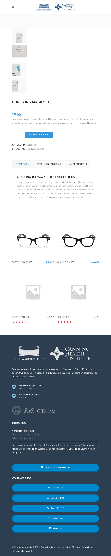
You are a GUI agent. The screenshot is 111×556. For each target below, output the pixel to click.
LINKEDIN (57, 528)
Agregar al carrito (39, 135)
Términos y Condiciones (82, 547)
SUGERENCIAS (57, 498)
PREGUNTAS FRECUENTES (57, 467)
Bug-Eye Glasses (66, 262)
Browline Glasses (22, 262)
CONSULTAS (57, 487)
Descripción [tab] (22, 164)
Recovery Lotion (21, 317)
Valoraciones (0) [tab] (78, 164)
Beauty (29, 149)
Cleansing (31, 144)
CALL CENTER (57, 508)
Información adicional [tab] (49, 164)
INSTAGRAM (57, 518)
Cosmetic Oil (64, 317)
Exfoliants (39, 149)
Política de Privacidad (22, 551)
